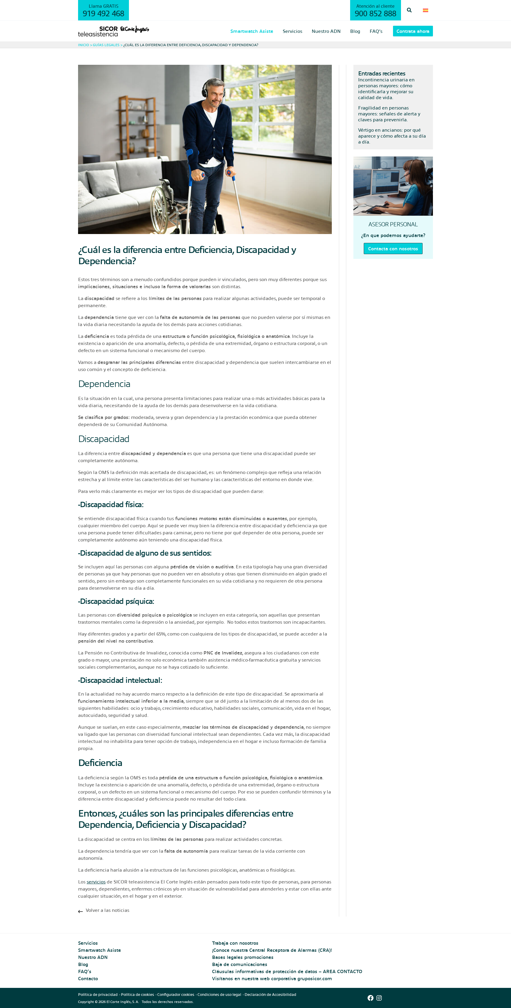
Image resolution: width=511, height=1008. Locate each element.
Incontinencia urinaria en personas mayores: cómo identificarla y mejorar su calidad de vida (386, 88)
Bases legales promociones (243, 957)
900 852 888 (375, 13)
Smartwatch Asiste (99, 950)
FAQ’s (84, 971)
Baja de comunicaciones (239, 964)
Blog (83, 964)
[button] (409, 10)
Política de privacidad (98, 994)
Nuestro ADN (93, 957)
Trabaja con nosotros (235, 943)
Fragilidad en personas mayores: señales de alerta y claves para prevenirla (389, 113)
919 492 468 (103, 13)
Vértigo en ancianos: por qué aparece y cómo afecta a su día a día (392, 136)
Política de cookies (137, 994)
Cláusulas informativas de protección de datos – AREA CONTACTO (287, 971)
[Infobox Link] (205, 912)
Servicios (88, 943)
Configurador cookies (175, 994)
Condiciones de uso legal (219, 994)
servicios (96, 881)
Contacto (88, 978)
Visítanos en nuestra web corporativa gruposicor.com (272, 978)
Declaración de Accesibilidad (270, 994)
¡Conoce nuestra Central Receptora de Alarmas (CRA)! (272, 950)
